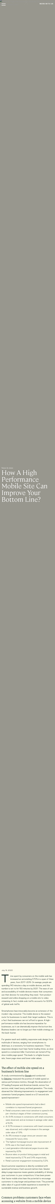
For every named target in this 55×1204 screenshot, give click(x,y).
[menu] (4, 4)
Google (28, 1076)
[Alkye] (26, 3)
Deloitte (8, 1079)
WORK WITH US (46, 4)
